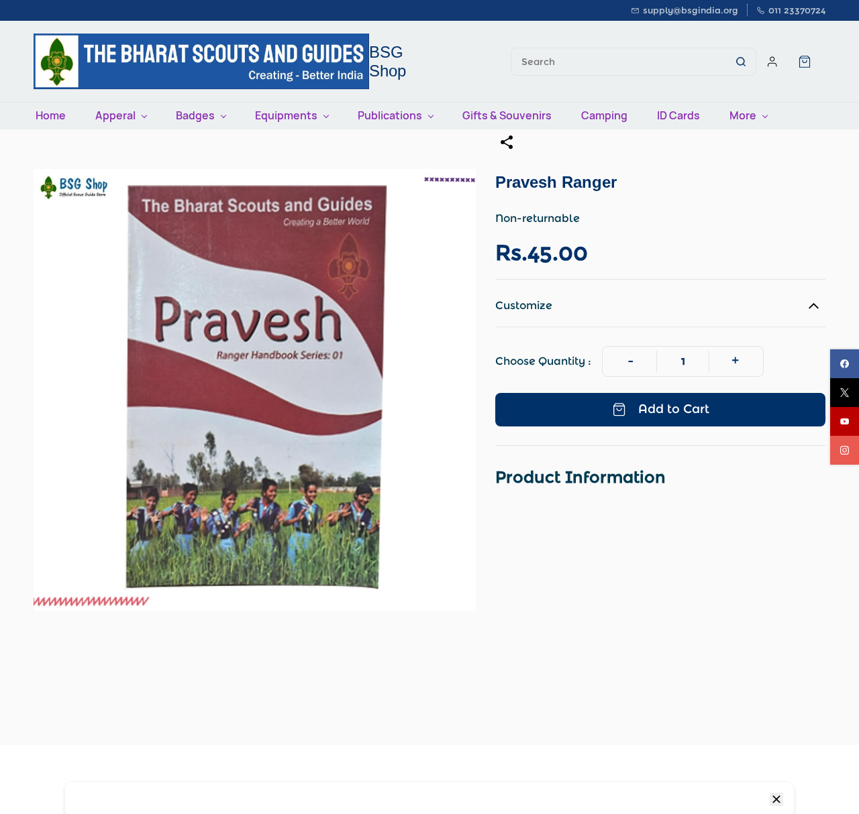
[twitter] (844, 392)
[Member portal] (772, 62)
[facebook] (844, 363)
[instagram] (844, 450)
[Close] (776, 799)
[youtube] (844, 421)
